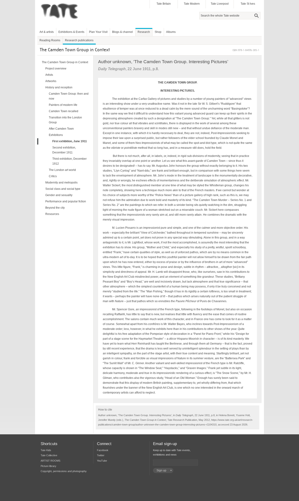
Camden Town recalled (63, 111)
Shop (158, 32)
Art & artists (46, 32)
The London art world (62, 170)
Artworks (50, 81)
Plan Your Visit (98, 32)
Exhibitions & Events (71, 32)
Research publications (79, 40)
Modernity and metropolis (61, 182)
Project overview (55, 68)
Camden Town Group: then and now (69, 96)
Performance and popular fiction (65, 201)
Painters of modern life (63, 105)
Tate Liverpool (220, 3)
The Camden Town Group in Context (65, 62)
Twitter (100, 455)
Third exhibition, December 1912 (69, 161)
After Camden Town (61, 128)
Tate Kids (46, 450)
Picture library (48, 466)
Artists (49, 74)
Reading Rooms (49, 40)
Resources (52, 214)
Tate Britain (164, 3)
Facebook (102, 450)
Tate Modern (192, 3)
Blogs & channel (122, 32)
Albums (171, 32)
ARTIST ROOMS (50, 460)
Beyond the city (55, 207)
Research (144, 32)
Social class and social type (62, 188)
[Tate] (61, 21)
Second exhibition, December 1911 (64, 150)
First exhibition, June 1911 (69, 141)
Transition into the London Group (65, 120)
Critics (53, 176)
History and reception (58, 87)
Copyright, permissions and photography (64, 471)
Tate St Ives (248, 3)
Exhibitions (56, 135)
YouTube (102, 460)
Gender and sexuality (58, 195)
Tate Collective (49, 455)
